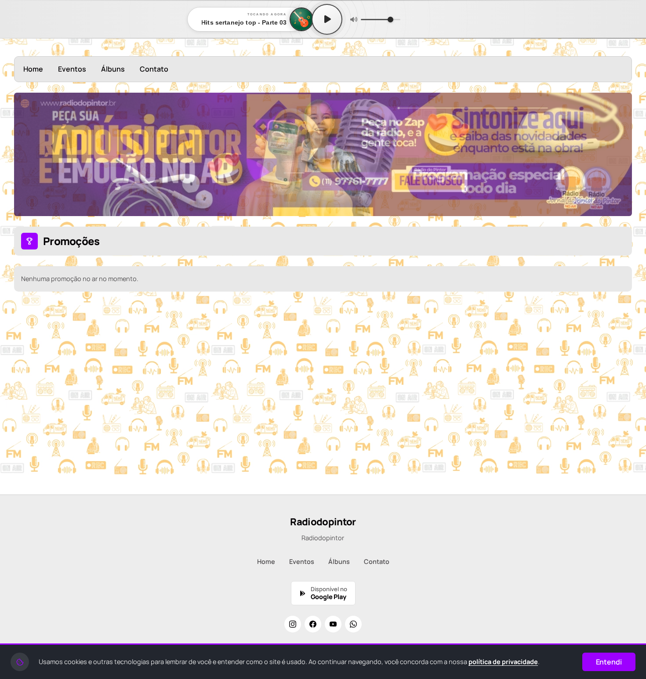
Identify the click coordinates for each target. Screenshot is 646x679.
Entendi (609, 662)
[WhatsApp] (353, 624)
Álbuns (113, 69)
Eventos (72, 69)
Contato (154, 69)
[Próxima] (619, 154)
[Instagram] (292, 624)
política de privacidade (503, 661)
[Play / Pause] (327, 19)
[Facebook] (313, 624)
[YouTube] (333, 624)
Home (33, 69)
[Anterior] (26, 154)
